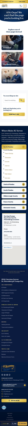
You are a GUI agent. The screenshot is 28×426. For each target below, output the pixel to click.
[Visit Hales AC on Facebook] (2, 375)
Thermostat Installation (7, 327)
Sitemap (10, 415)
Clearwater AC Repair (6, 310)
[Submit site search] (22, 100)
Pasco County (8, 202)
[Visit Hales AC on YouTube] (9, 375)
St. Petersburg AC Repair (7, 307)
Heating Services (5, 324)
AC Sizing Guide (5, 301)
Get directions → (8, 242)
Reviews (3, 354)
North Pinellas (8, 147)
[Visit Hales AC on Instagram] (5, 375)
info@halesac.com (8, 394)
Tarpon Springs (9, 153)
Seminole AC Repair (6, 318)
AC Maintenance (5, 295)
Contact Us (6, 396)
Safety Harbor (8, 170)
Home (9, 9)
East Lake (7, 178)
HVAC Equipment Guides (7, 292)
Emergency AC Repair (6, 342)
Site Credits (9, 413)
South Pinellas (8, 190)
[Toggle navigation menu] (25, 6)
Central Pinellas (9, 184)
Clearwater (8, 157)
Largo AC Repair (5, 312)
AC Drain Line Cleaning (7, 298)
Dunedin (7, 161)
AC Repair (3, 287)
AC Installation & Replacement (9, 290)
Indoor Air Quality (5, 336)
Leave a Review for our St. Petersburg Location (10, 385)
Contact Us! (14, 114)
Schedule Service (5, 345)
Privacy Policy (10, 417)
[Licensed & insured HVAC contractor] (3, 407)
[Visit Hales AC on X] (7, 375)
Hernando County (9, 207)
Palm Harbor (8, 174)
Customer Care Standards (8, 351)
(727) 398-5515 (8, 231)
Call (15, 423)
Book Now (15, 400)
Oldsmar (7, 165)
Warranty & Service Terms (7, 357)
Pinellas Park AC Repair (7, 315)
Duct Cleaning (5, 333)
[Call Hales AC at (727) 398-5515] (20, 6)
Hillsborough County (11, 196)
